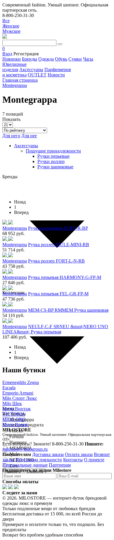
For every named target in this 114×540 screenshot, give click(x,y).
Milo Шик (12, 403)
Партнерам (60, 464)
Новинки (11, 58)
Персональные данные (25, 464)
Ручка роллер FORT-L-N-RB (56, 260)
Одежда (46, 58)
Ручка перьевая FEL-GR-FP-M (58, 293)
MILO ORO (14, 419)
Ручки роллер (51, 161)
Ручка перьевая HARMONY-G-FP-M (64, 277)
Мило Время (14, 424)
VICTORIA (13, 414)
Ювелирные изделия (14, 67)
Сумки (75, 58)
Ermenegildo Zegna (20, 382)
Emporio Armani (17, 392)
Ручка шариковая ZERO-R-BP (58, 228)
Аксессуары (31, 69)
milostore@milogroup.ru (25, 449)
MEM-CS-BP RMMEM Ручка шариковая (68, 310)
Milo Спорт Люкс (19, 398)
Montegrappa (14, 228)
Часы (88, 58)
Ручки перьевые (53, 156)
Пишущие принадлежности (53, 150)
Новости (56, 74)
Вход (7, 53)
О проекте (94, 459)
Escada (8, 387)
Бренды (29, 58)
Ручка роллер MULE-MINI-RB (58, 244)
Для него (11, 135)
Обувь (61, 58)
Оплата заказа (79, 454)
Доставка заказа (48, 454)
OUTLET (37, 74)
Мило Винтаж (16, 408)
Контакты (73, 459)
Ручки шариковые (55, 166)
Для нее (29, 135)
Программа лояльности (38, 459)
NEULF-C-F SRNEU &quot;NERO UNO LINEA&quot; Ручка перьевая (55, 329)
